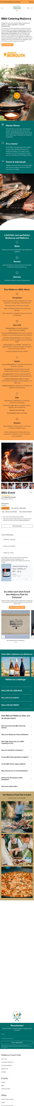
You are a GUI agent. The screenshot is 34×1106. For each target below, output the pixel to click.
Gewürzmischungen (7, 1099)
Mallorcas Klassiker (9, 546)
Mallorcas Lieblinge (9, 539)
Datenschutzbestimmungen (26, 1046)
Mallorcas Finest (9, 553)
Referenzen (4, 1069)
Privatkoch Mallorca (7, 1062)
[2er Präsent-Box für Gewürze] (15, 624)
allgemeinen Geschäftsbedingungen (9, 1046)
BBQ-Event (8, 492)
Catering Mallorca (6, 1065)
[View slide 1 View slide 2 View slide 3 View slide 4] (17, 202)
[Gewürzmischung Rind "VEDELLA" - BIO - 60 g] (6, 572)
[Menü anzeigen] (2, 8)
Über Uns (4, 1059)
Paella (3, 1082)
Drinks (3, 1102)
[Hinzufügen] (26, 578)
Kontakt (3, 1072)
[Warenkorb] (32, 8)
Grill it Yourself (5, 1089)
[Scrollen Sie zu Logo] (17, 1016)
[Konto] (28, 8)
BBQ (2, 1085)
